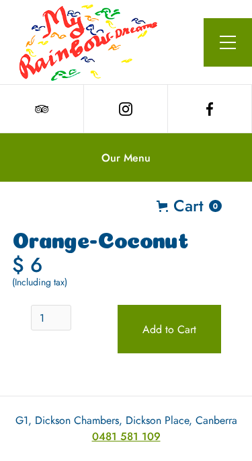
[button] (228, 42)
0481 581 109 (126, 436)
